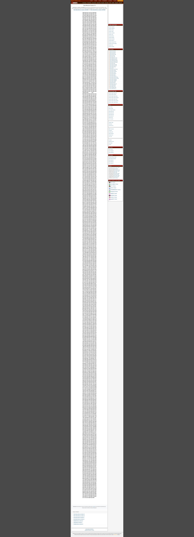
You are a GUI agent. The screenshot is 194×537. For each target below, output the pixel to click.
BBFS (113, 2)
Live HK (100, 0)
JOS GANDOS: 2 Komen (114, 184)
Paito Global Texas (112, 86)
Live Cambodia (105, 0)
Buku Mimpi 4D (111, 163)
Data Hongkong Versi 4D (113, 57)
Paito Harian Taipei (116, 175)
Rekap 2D (116, 2)
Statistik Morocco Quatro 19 (78, 520)
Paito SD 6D (94, 2)
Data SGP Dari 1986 (113, 54)
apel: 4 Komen (113, 182)
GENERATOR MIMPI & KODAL (89, 530)
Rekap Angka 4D (111, 114)
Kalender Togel (111, 122)
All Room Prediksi (111, 46)
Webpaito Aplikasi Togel (75, 0)
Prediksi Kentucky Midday (113, 43)
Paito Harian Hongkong (113, 79)
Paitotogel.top (115, 534)
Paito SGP (106, 2)
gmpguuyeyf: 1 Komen (114, 191)
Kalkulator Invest (111, 141)
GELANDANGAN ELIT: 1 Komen (115, 189)
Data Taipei (116, 168)
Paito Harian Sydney (113, 81)
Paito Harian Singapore (113, 80)
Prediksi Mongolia (111, 37)
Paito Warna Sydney (113, 70)
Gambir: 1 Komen (113, 187)
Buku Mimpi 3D (111, 161)
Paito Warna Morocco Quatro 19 (79, 514)
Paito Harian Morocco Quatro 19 (79, 515)
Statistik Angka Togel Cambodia (113, 100)
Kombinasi (110, 130)
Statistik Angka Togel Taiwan (113, 99)
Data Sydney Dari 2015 (113, 65)
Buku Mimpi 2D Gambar (112, 158)
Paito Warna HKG (112, 63)
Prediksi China (111, 34)
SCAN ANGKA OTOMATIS (89, 529)
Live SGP (95, 0)
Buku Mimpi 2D (111, 160)
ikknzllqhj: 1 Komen (114, 195)
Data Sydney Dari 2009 (113, 64)
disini (94, 506)
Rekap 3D (120, 2)
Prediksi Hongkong (111, 28)
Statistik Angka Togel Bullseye (113, 102)
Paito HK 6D (89, 2)
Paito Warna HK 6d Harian (114, 62)
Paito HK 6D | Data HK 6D (114, 61)
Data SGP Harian (112, 55)
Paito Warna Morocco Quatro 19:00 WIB (81, 9)
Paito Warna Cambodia (113, 71)
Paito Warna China (112, 74)
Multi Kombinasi (111, 133)
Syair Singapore (111, 150)
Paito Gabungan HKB (113, 87)
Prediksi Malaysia (111, 40)
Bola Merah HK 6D (112, 82)
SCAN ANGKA (120, 0)
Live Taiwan (110, 0)
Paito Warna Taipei (117, 167)
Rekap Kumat (111, 117)
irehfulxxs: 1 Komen (114, 197)
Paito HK (102, 2)
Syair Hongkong (111, 152)
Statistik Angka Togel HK (112, 94)
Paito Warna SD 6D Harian (114, 69)
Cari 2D (110, 144)
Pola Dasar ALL (111, 125)
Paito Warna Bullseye (113, 73)
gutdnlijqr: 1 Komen (114, 193)
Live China (115, 0)
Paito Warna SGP (112, 56)
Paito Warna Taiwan (113, 72)
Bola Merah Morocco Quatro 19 (79, 519)
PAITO (110, 2)
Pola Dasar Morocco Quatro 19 (79, 517)
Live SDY (91, 0)
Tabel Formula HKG (113, 52)
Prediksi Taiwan (111, 31)
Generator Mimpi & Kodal (112, 157)
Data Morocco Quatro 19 (89, 5)
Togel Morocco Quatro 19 (78, 522)
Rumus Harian (111, 108)
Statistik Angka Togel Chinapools (114, 97)
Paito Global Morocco (113, 88)
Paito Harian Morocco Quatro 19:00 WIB (97, 9)
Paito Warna (84, 2)
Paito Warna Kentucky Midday (114, 78)
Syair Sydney (111, 149)
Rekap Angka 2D (111, 111)
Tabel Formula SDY (113, 53)
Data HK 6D (98, 2)
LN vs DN (110, 136)
